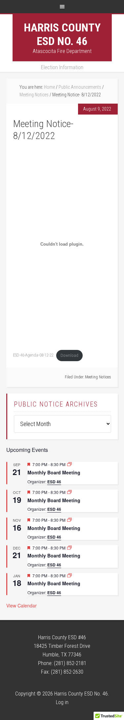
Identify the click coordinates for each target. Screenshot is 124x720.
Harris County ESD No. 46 (62, 34)
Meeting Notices (98, 377)
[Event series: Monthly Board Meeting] (69, 464)
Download (69, 355)
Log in (62, 702)
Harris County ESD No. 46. (81, 694)
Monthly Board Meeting (53, 472)
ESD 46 (54, 482)
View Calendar (21, 605)
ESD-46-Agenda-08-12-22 (33, 355)
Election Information (62, 67)
